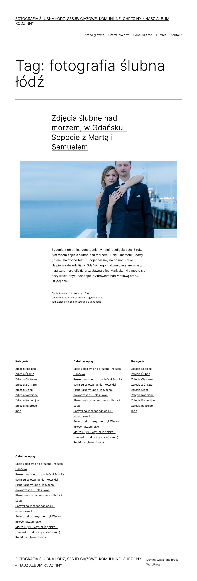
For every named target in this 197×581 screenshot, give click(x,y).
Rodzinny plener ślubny (88, 442)
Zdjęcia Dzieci (24, 389)
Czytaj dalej (60, 281)
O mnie (161, 35)
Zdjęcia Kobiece (25, 368)
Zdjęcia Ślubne (94, 297)
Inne (18, 410)
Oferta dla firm (118, 35)
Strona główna (93, 35)
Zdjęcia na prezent (27, 405)
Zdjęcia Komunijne (27, 400)
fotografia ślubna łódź (88, 301)
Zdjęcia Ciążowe (26, 379)
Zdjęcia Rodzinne (26, 395)
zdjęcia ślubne (65, 301)
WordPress (153, 564)
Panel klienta (142, 35)
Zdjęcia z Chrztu (26, 384)
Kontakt (176, 35)
